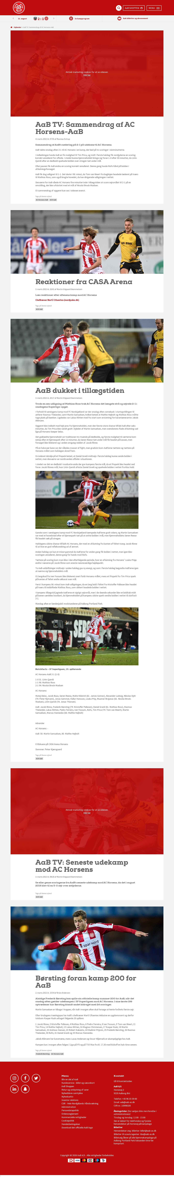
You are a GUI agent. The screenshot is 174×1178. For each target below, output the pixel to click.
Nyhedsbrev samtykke (72, 1093)
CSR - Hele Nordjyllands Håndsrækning (80, 1103)
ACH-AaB (53, 200)
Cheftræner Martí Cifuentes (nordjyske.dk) (57, 299)
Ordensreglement (70, 1113)
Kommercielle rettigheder (74, 1117)
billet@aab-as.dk (148, 1130)
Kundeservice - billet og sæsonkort (78, 1082)
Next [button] (13, 18)
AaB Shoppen (68, 1086)
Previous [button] (53, 18)
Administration (69, 1106)
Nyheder (17, 27)
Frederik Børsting (43, 1054)
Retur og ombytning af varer (75, 1089)
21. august (22, 18)
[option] (33, 18)
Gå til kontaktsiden (123, 1081)
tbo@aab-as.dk (147, 1134)
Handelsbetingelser (71, 1124)
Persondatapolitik (70, 1110)
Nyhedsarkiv (67, 1096)
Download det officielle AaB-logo (77, 1127)
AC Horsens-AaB (42, 200)
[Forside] (11, 27)
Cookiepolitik (68, 1120)
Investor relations (70, 1100)
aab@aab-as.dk (127, 1102)
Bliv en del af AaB (70, 1079)
